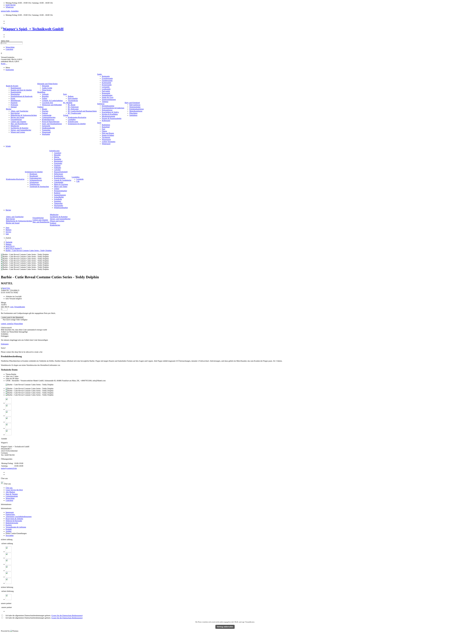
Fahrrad (45, 113)
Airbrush (45, 94)
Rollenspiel (106, 121)
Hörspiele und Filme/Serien (47, 84)
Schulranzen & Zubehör (77, 124)
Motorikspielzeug (135, 111)
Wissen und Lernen (18, 132)
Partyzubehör (73, 98)
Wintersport (106, 144)
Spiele (99, 74)
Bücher (8, 109)
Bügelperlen (15, 94)
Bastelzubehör (16, 92)
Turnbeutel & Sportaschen (39, 187)
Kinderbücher (55, 225)
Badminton (106, 125)
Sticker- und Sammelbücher (21, 130)
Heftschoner (58, 174)
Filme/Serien (46, 90)
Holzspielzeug (107, 110)
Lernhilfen (72, 119)
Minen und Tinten (60, 187)
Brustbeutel (34, 176)
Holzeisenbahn (134, 107)
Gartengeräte (46, 115)
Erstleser (53, 223)
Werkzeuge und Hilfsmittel (52, 105)
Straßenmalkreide (48, 128)
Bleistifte (57, 155)
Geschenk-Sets (47, 103)
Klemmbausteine (108, 106)
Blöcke (56, 157)
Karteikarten (58, 176)
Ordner (56, 189)
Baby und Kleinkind (132, 103)
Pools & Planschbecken (50, 122)
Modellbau (41, 92)
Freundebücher (16, 119)
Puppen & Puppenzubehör (111, 118)
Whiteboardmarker (61, 208)
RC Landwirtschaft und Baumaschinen (82, 111)
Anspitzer (57, 153)
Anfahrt (8, 531)
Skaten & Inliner (108, 135)
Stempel (14, 107)
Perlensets (14, 105)
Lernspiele (106, 87)
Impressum (10, 512)
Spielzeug (100, 104)
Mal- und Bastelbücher (19, 124)
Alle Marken (10, 492)
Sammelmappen (60, 195)
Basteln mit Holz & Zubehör (21, 90)
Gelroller (57, 170)
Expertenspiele (107, 78)
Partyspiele (106, 91)
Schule (65, 115)
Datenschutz (10, 514)
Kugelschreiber (59, 178)
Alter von (9, 376)
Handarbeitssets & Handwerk (21, 96)
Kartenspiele (106, 83)
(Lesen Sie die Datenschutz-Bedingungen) (67, 616)
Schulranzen (34, 182)
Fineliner (57, 165)
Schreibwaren (73, 122)
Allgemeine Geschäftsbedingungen (19, 517)
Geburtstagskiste (12, 496)
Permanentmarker (60, 191)
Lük (77, 181)
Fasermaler (58, 163)
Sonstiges (57, 201)
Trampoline (46, 130)
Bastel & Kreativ (12, 86)
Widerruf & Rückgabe (14, 521)
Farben (44, 98)
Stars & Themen (12, 494)
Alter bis (9, 378)
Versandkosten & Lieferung (16, 527)
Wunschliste (10, 498)
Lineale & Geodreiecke (62, 180)
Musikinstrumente (108, 116)
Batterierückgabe (12, 523)
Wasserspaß (46, 132)
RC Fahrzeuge (73, 107)
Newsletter (10, 535)
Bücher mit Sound (17, 117)
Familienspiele (107, 81)
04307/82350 (10, 5)
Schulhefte (58, 199)
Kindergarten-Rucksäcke (77, 117)
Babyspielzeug (134, 105)
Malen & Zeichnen (61, 184)
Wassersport (106, 139)
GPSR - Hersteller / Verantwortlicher (19, 381)
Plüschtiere (133, 113)
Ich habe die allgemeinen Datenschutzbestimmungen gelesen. (44, 616)
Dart (103, 129)
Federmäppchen (35, 178)
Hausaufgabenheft (61, 172)
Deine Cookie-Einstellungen (16, 533)
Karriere (9, 525)
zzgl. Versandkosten (17, 307)
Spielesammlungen (109, 99)
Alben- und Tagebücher (19, 111)
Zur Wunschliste (12, 324)
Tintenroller (58, 203)
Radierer (57, 193)
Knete (13, 98)
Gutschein (9, 500)
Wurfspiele (46, 134)
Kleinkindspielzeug (136, 109)
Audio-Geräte (47, 88)
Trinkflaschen (35, 184)
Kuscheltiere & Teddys (110, 112)
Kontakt (9, 529)
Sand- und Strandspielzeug (52, 124)
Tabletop (105, 102)
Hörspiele (45, 86)
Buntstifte (57, 159)
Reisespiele (106, 93)
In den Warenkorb (12, 317)
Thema (8, 374)
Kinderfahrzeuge (48, 119)
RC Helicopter (73, 109)
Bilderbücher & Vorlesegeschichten (24, 115)
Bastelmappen (16, 88)
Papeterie (14, 103)
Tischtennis (106, 137)
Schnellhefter (59, 197)
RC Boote (71, 105)
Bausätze (45, 96)
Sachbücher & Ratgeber (19, 128)
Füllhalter (57, 168)
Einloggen (5, 344)
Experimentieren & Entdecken (113, 108)
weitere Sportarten (108, 142)
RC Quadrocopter (74, 113)
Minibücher (15, 126)
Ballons (70, 96)
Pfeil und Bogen (108, 133)
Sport (99, 123)
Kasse (4, 64)
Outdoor (40, 107)
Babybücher (15, 113)
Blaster (44, 109)
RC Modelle (67, 103)
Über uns (9, 488)
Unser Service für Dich (14, 490)
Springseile (46, 126)
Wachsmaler (58, 205)
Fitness (104, 131)
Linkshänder (58, 182)
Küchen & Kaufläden (110, 114)
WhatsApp (10, 7)
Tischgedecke (73, 101)
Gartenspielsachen (48, 117)
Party (65, 94)
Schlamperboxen (36, 180)
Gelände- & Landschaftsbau (52, 101)
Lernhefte (80, 179)
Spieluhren (133, 115)
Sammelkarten (107, 95)
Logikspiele (106, 89)
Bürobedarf (58, 161)
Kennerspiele (107, 85)
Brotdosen (33, 174)
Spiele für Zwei (107, 97)
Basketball (106, 127)
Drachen (45, 111)
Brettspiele (106, 76)
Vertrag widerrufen (225, 627)
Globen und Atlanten (18, 122)
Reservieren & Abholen (14, 519)
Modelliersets (16, 101)
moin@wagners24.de (9, 468)
